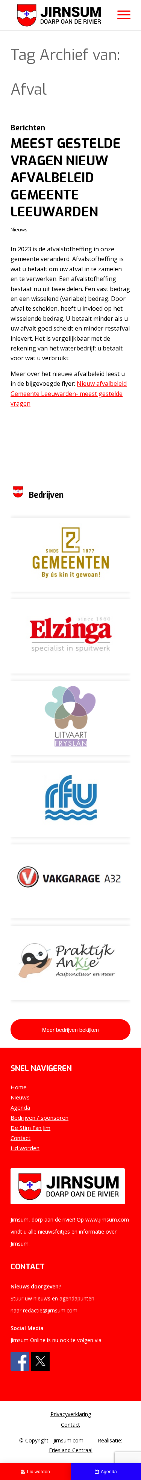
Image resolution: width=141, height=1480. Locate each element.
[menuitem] (70, 1414)
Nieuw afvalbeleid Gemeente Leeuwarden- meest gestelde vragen (69, 393)
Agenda (20, 1107)
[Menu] (120, 15)
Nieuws (19, 230)
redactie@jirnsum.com (50, 1310)
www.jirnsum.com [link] (107, 1219)
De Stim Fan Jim (30, 1127)
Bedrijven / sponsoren (39, 1117)
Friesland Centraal (70, 1450)
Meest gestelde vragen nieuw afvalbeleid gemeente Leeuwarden (66, 177)
